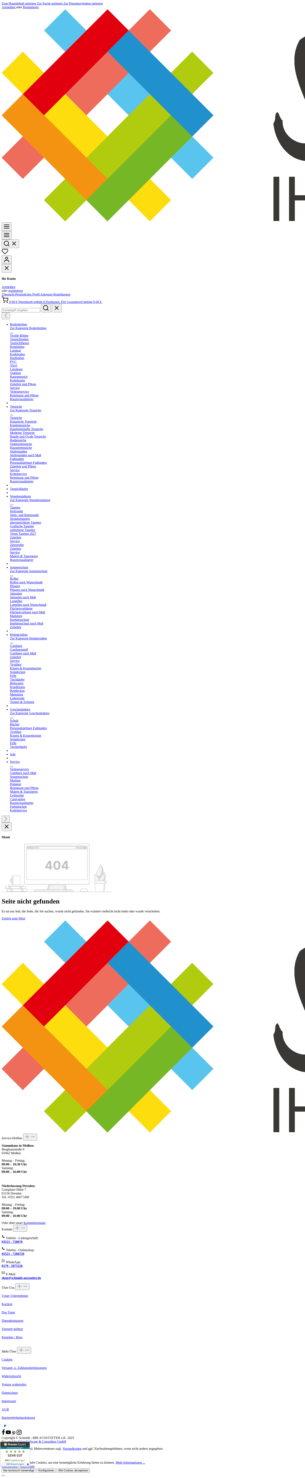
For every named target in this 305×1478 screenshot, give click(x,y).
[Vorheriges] (6, 315)
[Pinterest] (14, 1434)
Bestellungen (61, 294)
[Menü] (7, 226)
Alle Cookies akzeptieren (73, 1470)
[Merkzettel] (5, 253)
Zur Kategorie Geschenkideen (29, 713)
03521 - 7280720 (13, 1254)
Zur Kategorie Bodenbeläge (28, 328)
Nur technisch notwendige (18, 1470)
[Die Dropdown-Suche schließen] (57, 308)
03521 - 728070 (12, 1242)
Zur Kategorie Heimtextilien (28, 638)
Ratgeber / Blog (12, 1337)
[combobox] (21, 310)
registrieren (15, 290)
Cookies (7, 1359)
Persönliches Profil (27, 294)
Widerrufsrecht (11, 1376)
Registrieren (31, 7)
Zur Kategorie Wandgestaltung (30, 500)
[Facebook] (4, 1434)
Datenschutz (10, 1393)
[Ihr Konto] (7, 259)
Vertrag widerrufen (14, 1384)
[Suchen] (10, 243)
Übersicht (8, 294)
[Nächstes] (6, 819)
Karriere (7, 1304)
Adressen (46, 294)
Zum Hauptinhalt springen (19, 3)
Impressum (9, 1401)
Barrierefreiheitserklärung (18, 1417)
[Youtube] (9, 1434)
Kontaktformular (34, 1223)
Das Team (8, 1312)
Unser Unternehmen (15, 1296)
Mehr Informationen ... (130, 1462)
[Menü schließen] (7, 268)
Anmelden (9, 7)
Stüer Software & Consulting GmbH (42, 1441)
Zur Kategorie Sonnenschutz (29, 571)
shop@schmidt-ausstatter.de (21, 1278)
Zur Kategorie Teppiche (25, 410)
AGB (5, 1409)
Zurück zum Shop (13, 918)
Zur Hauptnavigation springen (83, 3)
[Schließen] (3, 1475)
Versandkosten (72, 1448)
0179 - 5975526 (12, 1266)
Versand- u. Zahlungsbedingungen (24, 1368)
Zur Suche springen (50, 3)
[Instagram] (19, 1434)
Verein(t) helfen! (12, 1329)
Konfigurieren (46, 1470)
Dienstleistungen (12, 1320)
